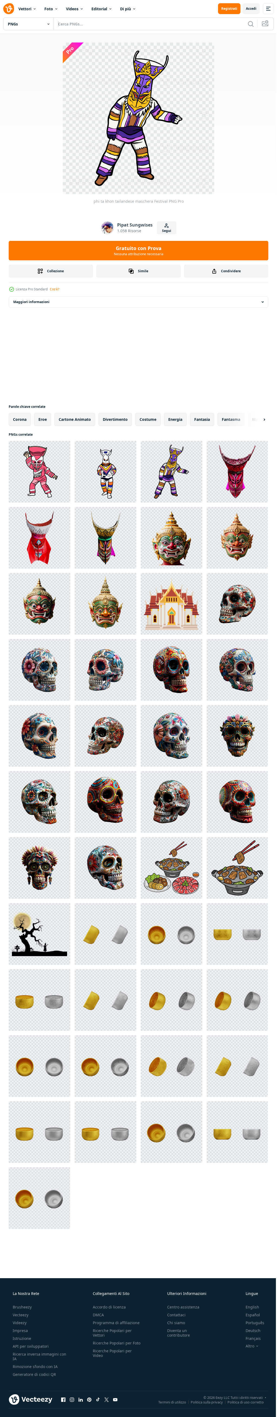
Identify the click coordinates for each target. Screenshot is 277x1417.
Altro (246, 1346)
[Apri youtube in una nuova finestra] (115, 1399)
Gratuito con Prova (136, 250)
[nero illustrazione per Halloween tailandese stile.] (39, 934)
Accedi (247, 8)
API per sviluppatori (30, 1346)
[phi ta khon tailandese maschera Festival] (39, 472)
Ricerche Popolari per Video (110, 1358)
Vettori (24, 8)
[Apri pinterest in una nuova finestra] (89, 1399)
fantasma (231, 419)
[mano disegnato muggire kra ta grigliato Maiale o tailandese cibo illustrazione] (171, 868)
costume (148, 419)
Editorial (99, 8)
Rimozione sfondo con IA (34, 1366)
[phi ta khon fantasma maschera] (237, 472)
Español (249, 1314)
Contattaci (173, 1314)
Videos (72, 8)
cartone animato (75, 419)
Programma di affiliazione (114, 1322)
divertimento (115, 419)
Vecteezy (20, 1314)
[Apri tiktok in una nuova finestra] (98, 1399)
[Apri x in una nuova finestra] (106, 1399)
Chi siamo (173, 1322)
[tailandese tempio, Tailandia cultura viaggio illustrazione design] (171, 604)
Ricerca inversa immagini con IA (35, 1356)
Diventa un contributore (175, 1333)
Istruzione (21, 1338)
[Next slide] (255, 419)
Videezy (19, 1322)
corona (20, 419)
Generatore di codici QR (33, 1374)
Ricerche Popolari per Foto (110, 1345)
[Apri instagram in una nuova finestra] (72, 1399)
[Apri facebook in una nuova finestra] (63, 1399)
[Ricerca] (246, 24)
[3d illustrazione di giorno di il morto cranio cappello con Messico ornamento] (237, 604)
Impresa (19, 1330)
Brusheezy (21, 1307)
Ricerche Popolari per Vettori (110, 1333)
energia (175, 419)
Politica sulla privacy (203, 1401)
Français (249, 1338)
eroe (42, 419)
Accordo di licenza (107, 1307)
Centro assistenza (180, 1307)
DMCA (96, 1314)
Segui (164, 230)
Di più (125, 8)
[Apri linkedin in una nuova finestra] (80, 1399)
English (249, 1307)
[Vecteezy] (8, 8)
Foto (48, 8)
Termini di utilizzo (168, 1401)
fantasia (202, 419)
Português (251, 1322)
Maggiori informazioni (31, 302)
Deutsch (249, 1330)
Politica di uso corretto (241, 1401)
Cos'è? (54, 289)
